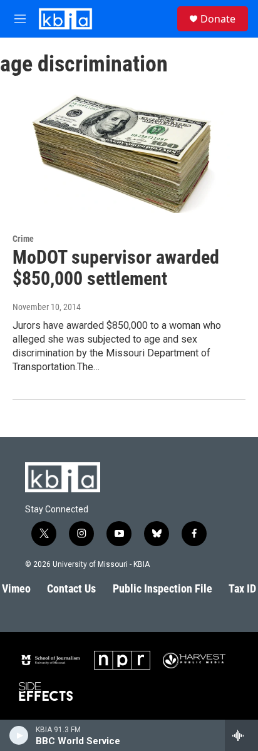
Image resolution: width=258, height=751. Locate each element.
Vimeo (16, 588)
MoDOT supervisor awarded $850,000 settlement (116, 268)
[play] (19, 735)
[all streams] (241, 735)
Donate (217, 18)
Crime (23, 239)
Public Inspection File (162, 588)
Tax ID (242, 588)
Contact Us (71, 588)
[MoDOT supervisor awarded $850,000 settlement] (123, 151)
